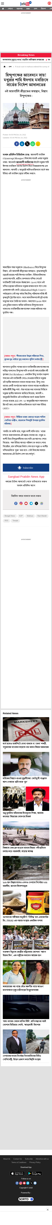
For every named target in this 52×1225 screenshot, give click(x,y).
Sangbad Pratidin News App (26, 477)
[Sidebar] (2, 3)
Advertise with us (42, 1159)
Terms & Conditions (18, 1162)
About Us (6, 1159)
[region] (26, 32)
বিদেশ (43, 8)
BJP (21, 516)
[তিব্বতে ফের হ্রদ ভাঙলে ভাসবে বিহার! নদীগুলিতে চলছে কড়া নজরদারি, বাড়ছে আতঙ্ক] (26, 833)
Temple (15, 521)
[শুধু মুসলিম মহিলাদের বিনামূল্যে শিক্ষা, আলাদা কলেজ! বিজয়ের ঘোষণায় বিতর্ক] (26, 799)
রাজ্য (28, 8)
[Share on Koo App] (38, 145)
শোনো (10, 8)
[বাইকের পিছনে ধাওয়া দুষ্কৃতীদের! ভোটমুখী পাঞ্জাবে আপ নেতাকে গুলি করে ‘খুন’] (26, 764)
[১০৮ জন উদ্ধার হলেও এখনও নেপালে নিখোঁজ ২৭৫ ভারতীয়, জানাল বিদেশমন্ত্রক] (26, 868)
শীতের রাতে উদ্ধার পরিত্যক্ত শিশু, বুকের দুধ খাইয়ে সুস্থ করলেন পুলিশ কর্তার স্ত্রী (24, 357)
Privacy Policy (35, 1162)
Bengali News (10, 516)
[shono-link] (49, 3)
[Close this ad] (47, 1210)
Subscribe (29, 1159)
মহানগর (19, 8)
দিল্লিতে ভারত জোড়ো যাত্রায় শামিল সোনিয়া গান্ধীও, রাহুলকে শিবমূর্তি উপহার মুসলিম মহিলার (24, 420)
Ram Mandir (42, 516)
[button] (16, 143)
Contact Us (17, 1159)
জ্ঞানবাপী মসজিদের (24, 162)
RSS (6, 521)
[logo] (26, 4)
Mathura (30, 516)
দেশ (35, 8)
